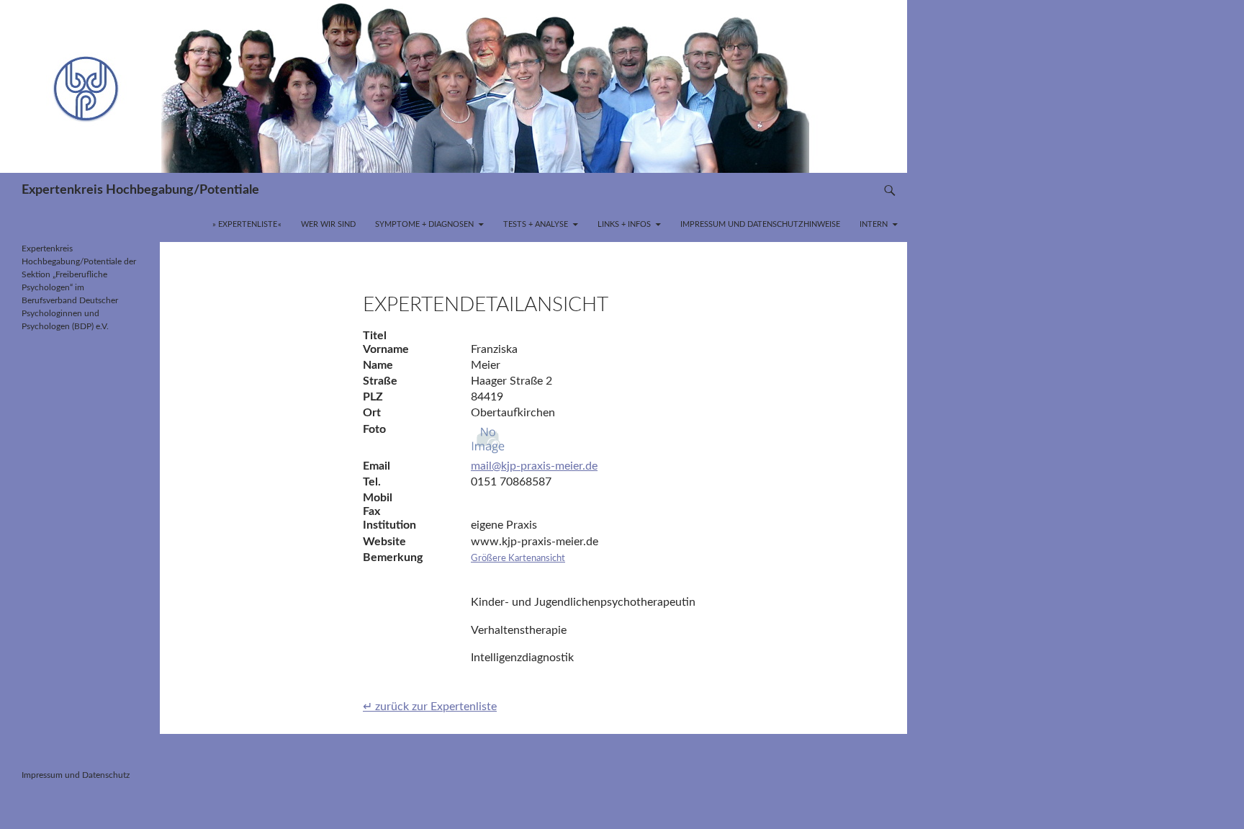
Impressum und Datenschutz (76, 775)
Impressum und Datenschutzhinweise (760, 224)
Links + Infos (624, 224)
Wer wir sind (328, 224)
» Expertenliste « (246, 224)
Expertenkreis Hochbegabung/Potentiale (140, 190)
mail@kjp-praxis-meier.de (534, 466)
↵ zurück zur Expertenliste (430, 706)
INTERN (874, 224)
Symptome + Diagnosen (424, 224)
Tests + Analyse (535, 224)
